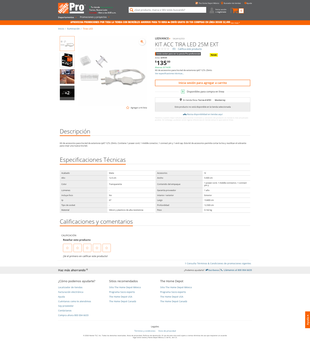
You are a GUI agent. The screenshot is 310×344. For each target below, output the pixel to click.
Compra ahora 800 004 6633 (73, 315)
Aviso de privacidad (167, 330)
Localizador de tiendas (70, 287)
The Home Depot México (209, 3)
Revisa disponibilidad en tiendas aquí (204, 114)
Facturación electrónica (70, 292)
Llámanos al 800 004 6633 (237, 269)
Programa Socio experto (122, 292)
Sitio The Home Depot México (125, 287)
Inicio (61, 28)
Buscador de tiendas (232, 3)
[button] (238, 11)
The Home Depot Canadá (122, 301)
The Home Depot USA (120, 296)
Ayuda (249, 3)
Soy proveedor (66, 306)
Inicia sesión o (220, 10)
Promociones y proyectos (93, 17)
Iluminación (73, 28)
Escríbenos (213, 270)
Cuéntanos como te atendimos (74, 301)
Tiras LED (88, 28)
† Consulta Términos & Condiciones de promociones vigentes (218, 263)
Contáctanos (65, 310)
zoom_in (142, 42)
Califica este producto (190, 49)
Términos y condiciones (144, 330)
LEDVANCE (162, 38)
